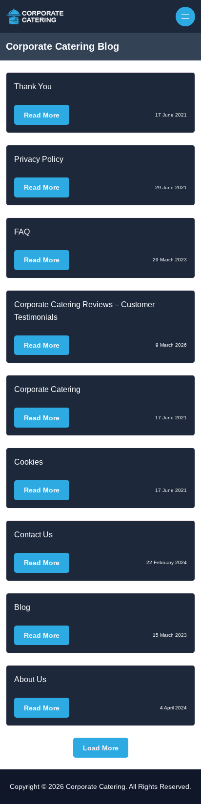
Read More (42, 115)
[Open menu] (185, 16)
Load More (101, 748)
